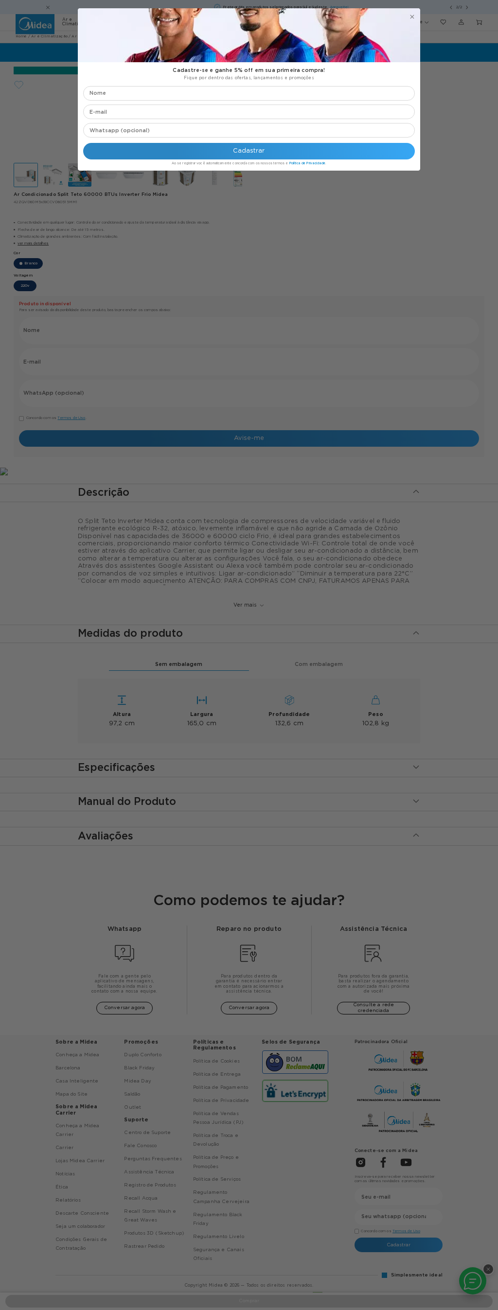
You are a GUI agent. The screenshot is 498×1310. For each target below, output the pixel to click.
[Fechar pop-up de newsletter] (412, 17)
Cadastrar (249, 151)
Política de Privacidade (307, 163)
